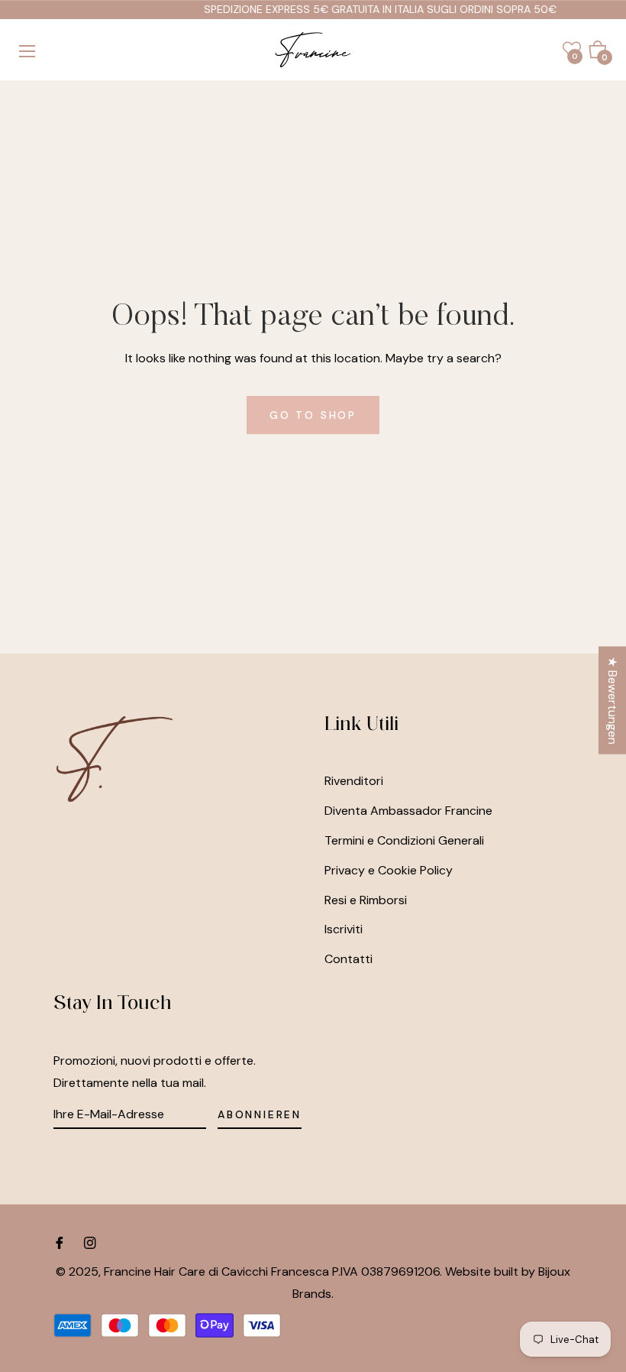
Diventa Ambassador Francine (408, 811)
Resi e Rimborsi (365, 900)
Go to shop (313, 415)
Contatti (348, 959)
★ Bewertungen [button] (613, 700)
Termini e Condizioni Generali (404, 840)
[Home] (313, 49)
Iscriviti (343, 929)
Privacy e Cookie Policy (388, 870)
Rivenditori (353, 781)
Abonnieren (260, 1114)
